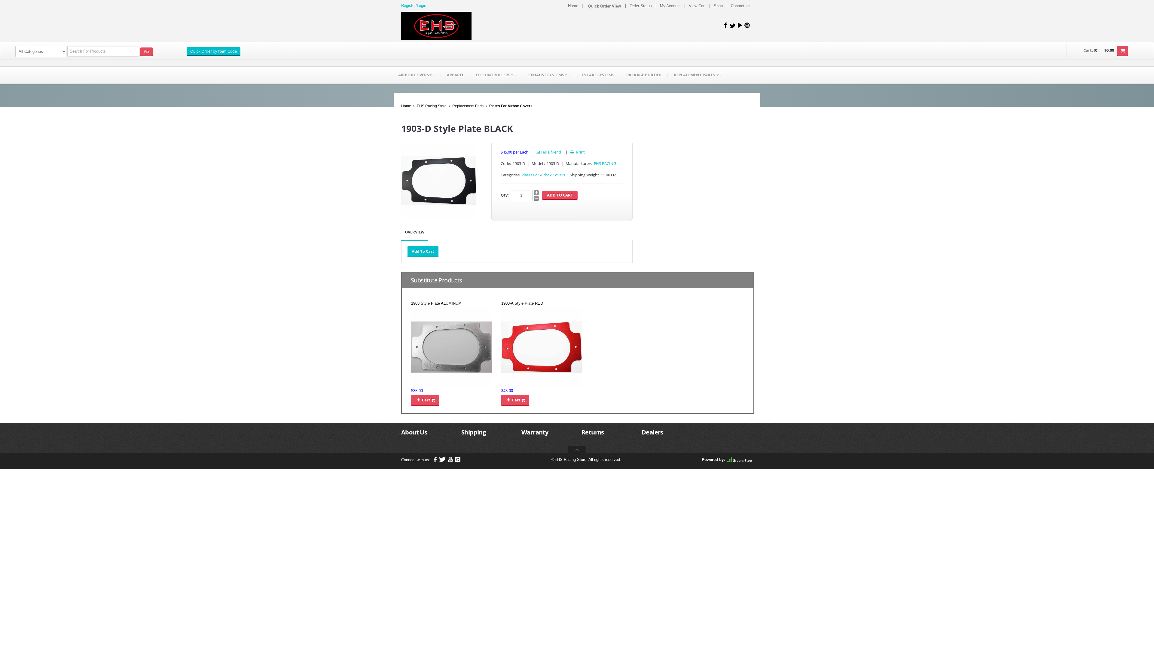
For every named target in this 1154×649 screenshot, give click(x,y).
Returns (593, 432)
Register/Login (413, 5)
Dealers (652, 432)
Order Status (641, 6)
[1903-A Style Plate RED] (541, 347)
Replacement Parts (468, 106)
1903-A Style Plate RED (522, 303)
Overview (415, 232)
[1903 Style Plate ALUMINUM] (451, 347)
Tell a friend (550, 152)
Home (573, 6)
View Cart (697, 6)
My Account (670, 6)
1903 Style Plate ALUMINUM (436, 303)
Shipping (473, 432)
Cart (424, 400)
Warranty (534, 432)
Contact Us (740, 6)
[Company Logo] (436, 26)
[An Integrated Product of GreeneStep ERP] (739, 459)
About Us (414, 432)
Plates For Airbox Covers (511, 106)
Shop (718, 6)
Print (577, 152)
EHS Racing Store (432, 106)
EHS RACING (605, 163)
